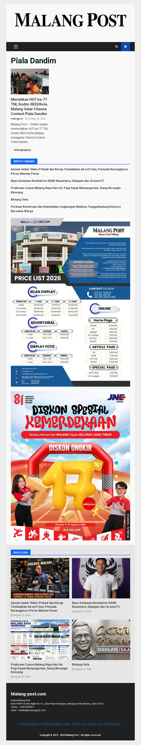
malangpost (17, 118)
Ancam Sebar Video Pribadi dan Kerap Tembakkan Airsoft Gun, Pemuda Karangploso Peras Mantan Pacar (40, 578)
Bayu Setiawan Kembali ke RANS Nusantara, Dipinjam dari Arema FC (57, 181)
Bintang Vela (19, 199)
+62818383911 (27, 707)
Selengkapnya (22, 149)
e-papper (125, 46)
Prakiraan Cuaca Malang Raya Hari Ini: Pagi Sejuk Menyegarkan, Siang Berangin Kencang (40, 640)
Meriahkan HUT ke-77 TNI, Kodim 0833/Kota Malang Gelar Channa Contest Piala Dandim (30, 81)
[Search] (116, 46)
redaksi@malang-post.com (32, 710)
